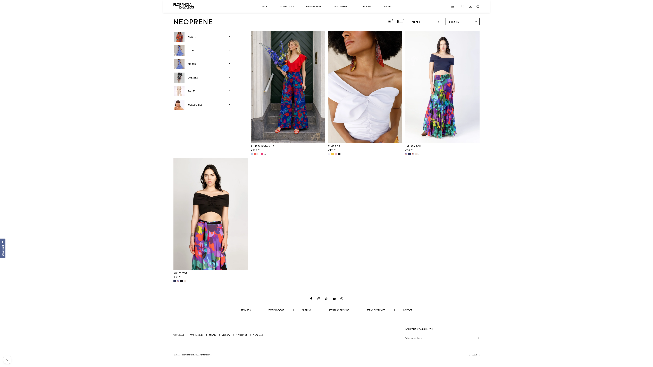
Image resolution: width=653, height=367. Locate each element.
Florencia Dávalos (189, 354)
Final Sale (258, 335)
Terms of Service (376, 310)
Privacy (212, 335)
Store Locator (276, 310)
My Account (241, 335)
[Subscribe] (478, 338)
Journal (226, 335)
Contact (407, 310)
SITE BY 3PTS (474, 354)
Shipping (306, 310)
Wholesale (178, 335)
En (452, 6)
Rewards (245, 310)
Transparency (196, 335)
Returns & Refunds (339, 310)
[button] (463, 6)
